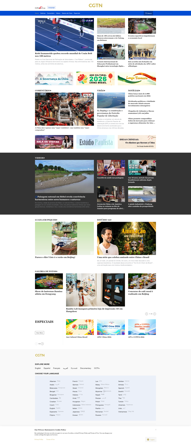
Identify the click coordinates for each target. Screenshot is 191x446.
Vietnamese (126, 412)
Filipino (55, 415)
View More (39, 333)
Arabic (54, 385)
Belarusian (57, 388)
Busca (150, 13)
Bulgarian (57, 395)
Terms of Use (50, 439)
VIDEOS (39, 158)
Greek (78, 388)
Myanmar (103, 391)
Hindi (76, 398)
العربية (65, 368)
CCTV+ (97, 368)
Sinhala (123, 385)
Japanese (79, 412)
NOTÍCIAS (133, 90)
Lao (99, 381)
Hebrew (78, 395)
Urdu (121, 408)
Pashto (100, 408)
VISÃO (100, 90)
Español (47, 368)
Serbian (123, 381)
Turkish (123, 402)
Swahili (124, 391)
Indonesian (82, 405)
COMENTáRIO (42, 90)
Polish (100, 402)
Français (56, 368)
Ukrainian (125, 405)
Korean (78, 415)
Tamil (122, 395)
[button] (146, 314)
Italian (77, 408)
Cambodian (55, 398)
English (38, 368)
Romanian (102, 412)
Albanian (55, 381)
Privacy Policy (39, 439)
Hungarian (79, 402)
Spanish (124, 388)
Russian (101, 415)
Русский (74, 368)
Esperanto (57, 412)
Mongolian (102, 388)
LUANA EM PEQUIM (45, 220)
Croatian (56, 402)
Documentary (85, 368)
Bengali (54, 391)
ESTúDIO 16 (103, 220)
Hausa (77, 391)
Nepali (100, 395)
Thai (121, 398)
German (78, 385)
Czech (54, 405)
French (78, 381)
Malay (102, 385)
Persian (101, 398)
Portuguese (103, 405)
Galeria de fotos (45, 271)
